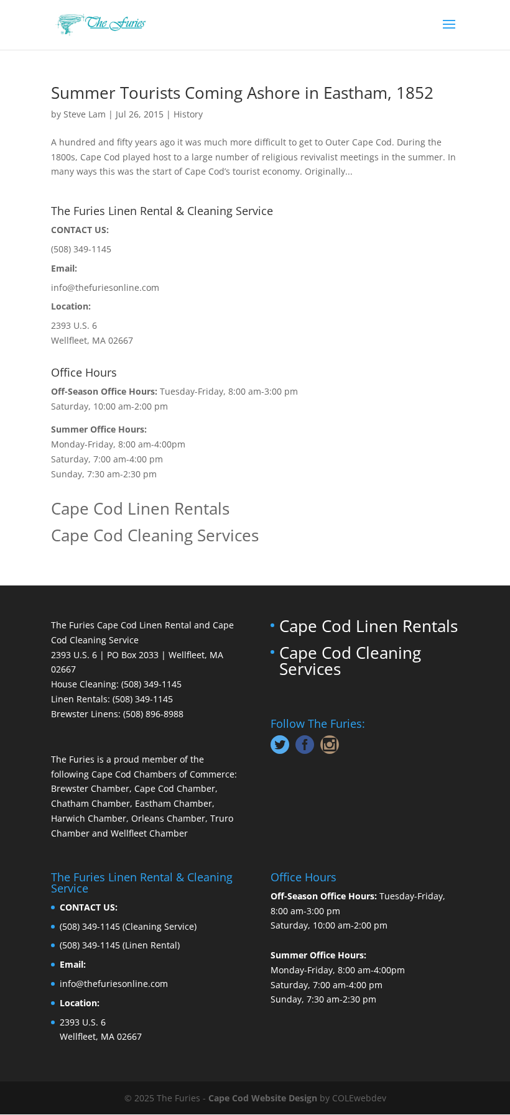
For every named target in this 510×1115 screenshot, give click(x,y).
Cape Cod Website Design (262, 1098)
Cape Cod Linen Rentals (140, 508)
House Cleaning (83, 684)
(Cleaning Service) (160, 926)
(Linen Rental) (151, 945)
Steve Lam (84, 114)
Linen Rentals (79, 699)
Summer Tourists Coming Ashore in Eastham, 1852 (242, 92)
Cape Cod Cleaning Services (155, 535)
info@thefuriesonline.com (105, 287)
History (188, 114)
